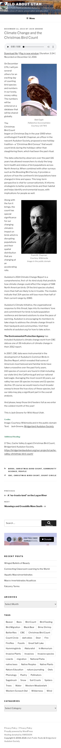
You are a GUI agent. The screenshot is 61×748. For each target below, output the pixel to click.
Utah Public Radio (35, 738)
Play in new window (29, 53)
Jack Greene (36, 29)
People (23, 471)
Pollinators (36, 675)
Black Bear (29, 627)
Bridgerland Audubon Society (39, 426)
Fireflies (10, 643)
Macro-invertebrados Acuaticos (20, 580)
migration (22, 659)
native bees (11, 664)
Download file (11, 53)
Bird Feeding (46, 622)
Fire (47, 638)
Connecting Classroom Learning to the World (27, 569)
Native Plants (46, 664)
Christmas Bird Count (29, 469)
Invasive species (46, 654)
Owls (50, 669)
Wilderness (37, 691)
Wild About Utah (23, 4)
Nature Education (14, 669)
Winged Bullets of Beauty (17, 563)
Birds (11, 469)
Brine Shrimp (44, 627)
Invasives (29, 654)
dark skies (27, 638)
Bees (19, 622)
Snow (23, 680)
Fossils (21, 643)
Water (18, 685)
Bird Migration (13, 627)
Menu (32, 18)
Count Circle (49, 475)
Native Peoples (28, 664)
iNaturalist (30, 648)
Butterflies (11, 632)
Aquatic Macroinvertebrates (18, 574)
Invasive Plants (13, 654)
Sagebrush (11, 680)
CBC (10, 475)
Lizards (9, 659)
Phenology (11, 675)
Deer (38, 638)
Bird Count (30, 622)
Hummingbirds (13, 648)
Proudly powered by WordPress (18, 731)
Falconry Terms (12, 586)
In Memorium (45, 648)
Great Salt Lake (36, 643)
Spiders (48, 680)
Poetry (23, 675)
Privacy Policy (10, 728)
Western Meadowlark (36, 685)
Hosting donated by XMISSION (18, 734)
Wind (49, 691)
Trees (9, 685)
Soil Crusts (35, 680)
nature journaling (35, 669)
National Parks (37, 659)
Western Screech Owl (17, 691)
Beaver (9, 622)
